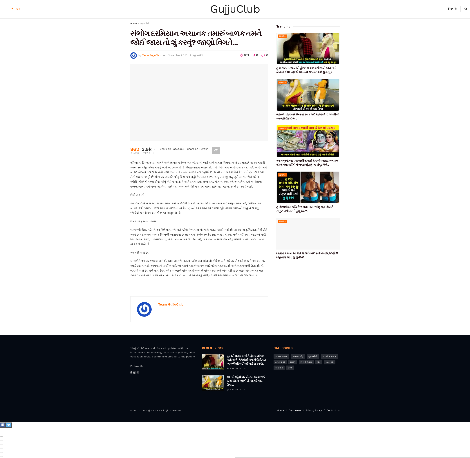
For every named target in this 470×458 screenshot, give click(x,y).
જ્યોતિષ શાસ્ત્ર (330, 356)
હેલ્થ (290, 368)
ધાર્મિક (293, 362)
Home (133, 23)
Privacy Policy (314, 410)
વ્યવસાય (330, 362)
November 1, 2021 (178, 55)
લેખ (319, 362)
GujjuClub (235, 8)
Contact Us (333, 410)
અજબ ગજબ (281, 356)
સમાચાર (282, 36)
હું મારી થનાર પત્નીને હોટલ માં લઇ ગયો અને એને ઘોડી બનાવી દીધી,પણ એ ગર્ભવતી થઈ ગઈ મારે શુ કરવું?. (246, 359)
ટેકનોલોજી (280, 362)
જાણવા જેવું (298, 356)
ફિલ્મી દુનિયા (306, 362)
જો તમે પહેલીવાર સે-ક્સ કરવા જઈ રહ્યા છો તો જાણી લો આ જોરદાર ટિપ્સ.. (246, 380)
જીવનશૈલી (144, 23)
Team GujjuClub (151, 55)
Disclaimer (295, 410)
